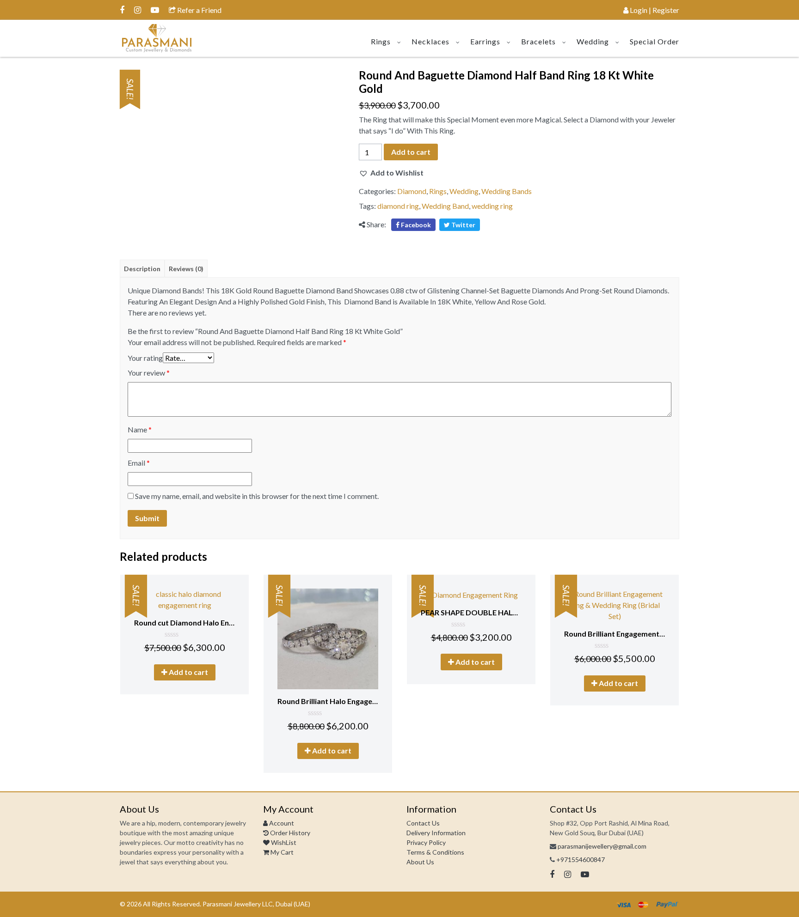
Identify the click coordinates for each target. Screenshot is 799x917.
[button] (391, 172)
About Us (420, 862)
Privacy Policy (426, 842)
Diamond (411, 191)
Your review (149, 372)
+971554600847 (580, 859)
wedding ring (492, 205)
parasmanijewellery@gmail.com (602, 846)
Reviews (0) (186, 269)
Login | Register (653, 10)
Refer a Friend (198, 10)
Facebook (415, 225)
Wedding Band (445, 205)
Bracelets (538, 41)
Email (139, 462)
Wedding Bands (506, 191)
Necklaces (430, 41)
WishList (283, 842)
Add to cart (410, 151)
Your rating (145, 357)
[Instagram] (137, 10)
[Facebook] (122, 10)
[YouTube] (155, 10)
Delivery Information (436, 833)
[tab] (142, 268)
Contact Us (423, 823)
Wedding (593, 41)
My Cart (281, 852)
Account (281, 823)
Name (140, 429)
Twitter (462, 225)
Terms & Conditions (435, 852)
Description (142, 269)
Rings (381, 41)
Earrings (485, 41)
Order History (289, 833)
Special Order (654, 41)
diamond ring (398, 205)
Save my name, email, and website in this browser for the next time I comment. (257, 496)
